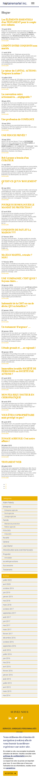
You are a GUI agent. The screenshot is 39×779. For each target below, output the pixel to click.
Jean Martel (7, 546)
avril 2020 (7, 584)
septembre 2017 (9, 613)
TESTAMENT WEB (11, 462)
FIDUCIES (7, 530)
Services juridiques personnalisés (19, 728)
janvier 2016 (8, 675)
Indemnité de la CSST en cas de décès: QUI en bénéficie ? (18, 305)
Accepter (9, 773)
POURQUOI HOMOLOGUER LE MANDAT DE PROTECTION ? (18, 206)
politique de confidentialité (14, 756)
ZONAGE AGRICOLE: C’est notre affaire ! (18, 440)
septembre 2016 (9, 646)
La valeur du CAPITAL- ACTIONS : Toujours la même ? (19, 72)
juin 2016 (6, 658)
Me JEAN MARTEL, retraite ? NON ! (17, 256)
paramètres (10, 768)
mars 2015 (7, 691)
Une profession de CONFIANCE (18, 119)
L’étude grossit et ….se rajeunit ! (19, 347)
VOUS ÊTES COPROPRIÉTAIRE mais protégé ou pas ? (18, 416)
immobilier (8, 558)
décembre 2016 (9, 638)
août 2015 (7, 679)
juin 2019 (6, 592)
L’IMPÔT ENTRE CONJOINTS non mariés (19, 47)
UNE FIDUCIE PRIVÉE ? (14, 135)
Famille (6, 520)
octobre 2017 (8, 609)
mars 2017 (7, 629)
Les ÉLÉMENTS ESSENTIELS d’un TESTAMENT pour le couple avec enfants (19, 22)
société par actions (10, 561)
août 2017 (7, 617)
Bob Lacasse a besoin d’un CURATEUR (15, 159)
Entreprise (7, 507)
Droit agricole (9, 513)
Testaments (7, 570)
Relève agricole (9, 527)
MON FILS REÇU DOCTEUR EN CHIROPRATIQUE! (18, 396)
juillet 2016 (7, 654)
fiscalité (6, 538)
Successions (8, 565)
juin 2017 (6, 621)
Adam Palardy (8, 502)
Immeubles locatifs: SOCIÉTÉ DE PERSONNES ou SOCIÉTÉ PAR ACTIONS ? (19, 371)
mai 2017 (6, 625)
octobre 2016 (8, 642)
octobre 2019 (8, 588)
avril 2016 (7, 667)
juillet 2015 (7, 683)
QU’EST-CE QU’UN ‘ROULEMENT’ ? (19, 182)
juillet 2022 (7, 580)
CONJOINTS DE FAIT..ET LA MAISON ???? (16, 231)
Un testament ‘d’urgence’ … (16, 326)
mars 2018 (7, 605)
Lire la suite (5, 40)
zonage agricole (10, 516)
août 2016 (7, 650)
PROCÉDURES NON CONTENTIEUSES (18, 550)
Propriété (6, 554)
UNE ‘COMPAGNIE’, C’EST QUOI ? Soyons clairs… (19, 280)
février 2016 (7, 671)
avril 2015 (7, 687)
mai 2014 (6, 695)
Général (6, 542)
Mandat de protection (12, 524)
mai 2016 (6, 662)
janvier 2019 (8, 596)
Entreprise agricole (11, 510)
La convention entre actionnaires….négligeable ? (17, 95)
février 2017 (7, 634)
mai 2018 (6, 601)
